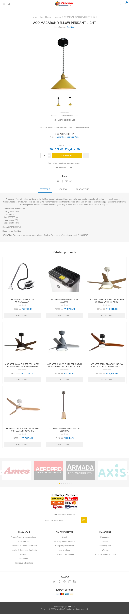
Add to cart (66, 156)
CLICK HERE (83, 235)
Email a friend (71, 181)
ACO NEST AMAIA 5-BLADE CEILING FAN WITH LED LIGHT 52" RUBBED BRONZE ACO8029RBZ (22, 366)
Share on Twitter (58, 181)
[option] (17, 470)
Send (84, 520)
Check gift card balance (64, 554)
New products (64, 550)
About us (23, 554)
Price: (60, 146)
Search (64, 537)
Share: (64, 176)
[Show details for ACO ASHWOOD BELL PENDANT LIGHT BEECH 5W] (64, 406)
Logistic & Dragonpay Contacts (24, 550)
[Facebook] (59, 582)
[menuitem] (24, 537)
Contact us (23, 558)
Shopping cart (105, 546)
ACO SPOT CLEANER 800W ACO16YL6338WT (22, 301)
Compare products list (64, 546)
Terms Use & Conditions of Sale (23, 546)
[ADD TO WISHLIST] (86, 155)
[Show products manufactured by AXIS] (16, 470)
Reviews (63, 189)
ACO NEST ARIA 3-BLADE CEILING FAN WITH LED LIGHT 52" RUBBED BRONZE (106, 365)
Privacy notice (23, 541)
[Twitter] (54, 582)
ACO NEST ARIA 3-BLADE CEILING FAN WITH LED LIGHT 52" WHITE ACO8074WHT (22, 430)
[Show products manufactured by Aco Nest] (80, 470)
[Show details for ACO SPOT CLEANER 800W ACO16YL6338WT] (22, 277)
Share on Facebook (62, 181)
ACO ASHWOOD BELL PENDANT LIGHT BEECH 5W (64, 429)
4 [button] (61, 483)
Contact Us (82, 189)
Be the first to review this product (64, 115)
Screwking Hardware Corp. (68, 137)
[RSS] (75, 582)
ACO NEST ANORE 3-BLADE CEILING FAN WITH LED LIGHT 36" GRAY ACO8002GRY (64, 365)
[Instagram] (70, 582)
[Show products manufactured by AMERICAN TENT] (112, 470)
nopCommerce (69, 607)
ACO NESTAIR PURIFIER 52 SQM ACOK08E (64, 301)
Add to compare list (66, 120)
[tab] (45, 189)
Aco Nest (70, 27)
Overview (45, 189)
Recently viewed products (64, 541)
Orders (105, 541)
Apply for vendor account (105, 554)
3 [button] (59, 483)
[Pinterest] (64, 582)
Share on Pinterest (66, 181)
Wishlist (105, 550)
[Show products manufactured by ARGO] (48, 470)
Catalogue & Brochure (24, 563)
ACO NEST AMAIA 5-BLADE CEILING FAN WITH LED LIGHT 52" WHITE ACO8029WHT (107, 302)
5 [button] (63, 483)
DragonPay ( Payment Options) (23, 537)
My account (105, 537)
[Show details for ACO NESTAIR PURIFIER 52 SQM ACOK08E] (64, 277)
